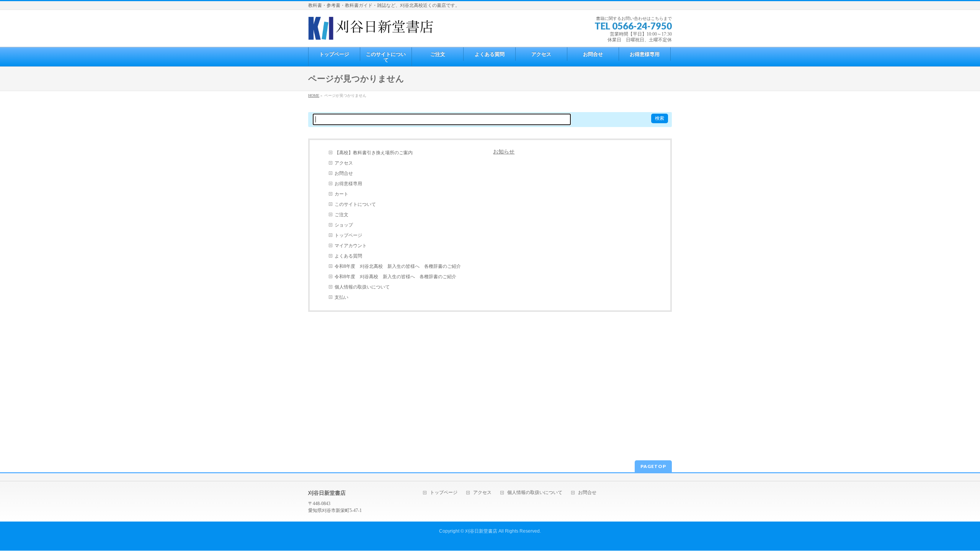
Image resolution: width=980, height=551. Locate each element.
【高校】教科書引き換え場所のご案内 (374, 152)
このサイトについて (355, 204)
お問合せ (344, 173)
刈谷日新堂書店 (481, 531)
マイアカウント (351, 245)
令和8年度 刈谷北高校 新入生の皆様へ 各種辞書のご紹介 (398, 266)
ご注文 (341, 214)
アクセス (344, 163)
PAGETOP (653, 466)
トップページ (348, 235)
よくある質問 (348, 256)
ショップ (344, 225)
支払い (341, 297)
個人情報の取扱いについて (362, 287)
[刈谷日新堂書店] (371, 31)
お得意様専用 (348, 183)
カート (341, 194)
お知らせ (503, 152)
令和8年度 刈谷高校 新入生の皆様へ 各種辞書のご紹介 (395, 276)
